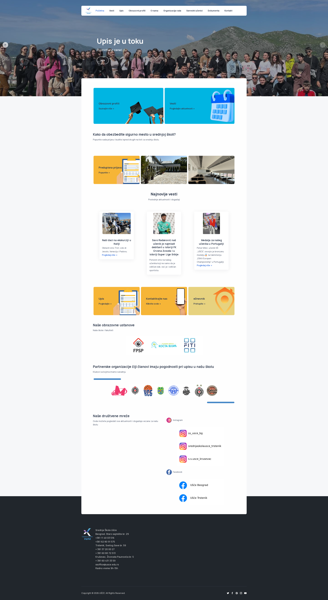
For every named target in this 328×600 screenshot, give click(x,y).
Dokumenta (213, 10)
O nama (154, 10)
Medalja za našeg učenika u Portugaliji (211, 242)
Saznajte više (105, 108)
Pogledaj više (108, 255)
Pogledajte (104, 303)
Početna (100, 10)
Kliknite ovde (152, 303)
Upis (121, 10)
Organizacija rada (172, 10)
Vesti (111, 10)
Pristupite (198, 303)
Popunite (103, 172)
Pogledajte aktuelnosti (181, 108)
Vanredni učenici (194, 10)
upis (103, 60)
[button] (5, 45)
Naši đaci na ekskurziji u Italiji (116, 242)
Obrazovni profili (137, 10)
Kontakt (228, 10)
